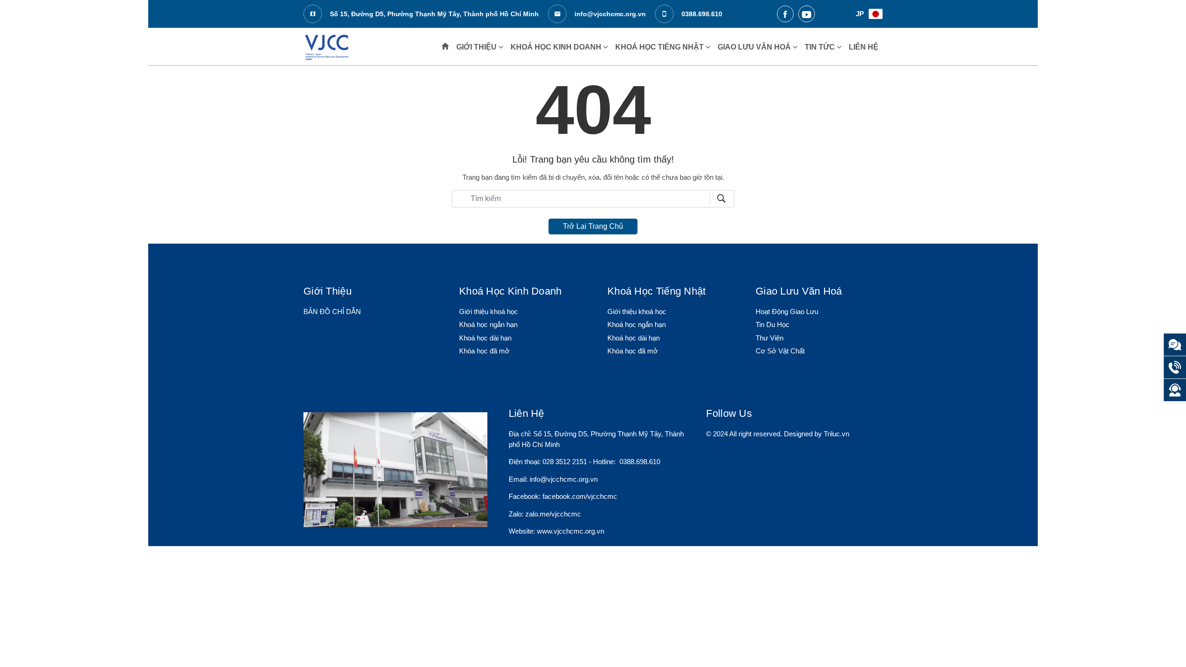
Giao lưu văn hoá (755, 47)
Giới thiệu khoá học (488, 311)
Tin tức (821, 47)
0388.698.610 (701, 14)
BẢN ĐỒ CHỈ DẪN (332, 311)
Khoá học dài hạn (485, 338)
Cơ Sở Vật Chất (780, 351)
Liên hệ (863, 47)
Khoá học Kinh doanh (557, 47)
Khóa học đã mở (484, 351)
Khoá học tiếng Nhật (660, 47)
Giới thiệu (477, 47)
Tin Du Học (772, 324)
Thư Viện (769, 338)
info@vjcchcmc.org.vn (609, 14)
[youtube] (806, 14)
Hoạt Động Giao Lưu (787, 311)
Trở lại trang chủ (593, 226)
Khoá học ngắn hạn (488, 324)
